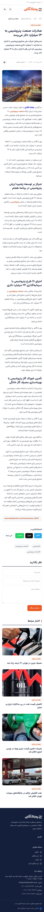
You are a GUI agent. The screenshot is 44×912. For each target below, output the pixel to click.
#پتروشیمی (36, 546)
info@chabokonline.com (28, 882)
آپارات (37, 860)
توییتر (29, 535)
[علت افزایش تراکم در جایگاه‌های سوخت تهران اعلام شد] (22, 771)
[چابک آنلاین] (33, 9)
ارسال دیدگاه (34, 608)
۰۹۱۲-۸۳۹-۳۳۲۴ (30, 890)
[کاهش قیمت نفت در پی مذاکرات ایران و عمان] (22, 683)
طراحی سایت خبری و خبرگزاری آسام (27, 908)
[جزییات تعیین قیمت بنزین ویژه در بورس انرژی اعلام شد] (22, 727)
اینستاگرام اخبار (33, 863)
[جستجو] (10, 9)
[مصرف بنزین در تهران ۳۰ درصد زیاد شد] (22, 641)
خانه (40, 19)
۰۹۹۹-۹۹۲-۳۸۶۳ (28, 894)
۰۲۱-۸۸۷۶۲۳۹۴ (27, 886)
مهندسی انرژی (36, 659)
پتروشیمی (15, 202)
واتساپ (19, 535)
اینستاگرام (35, 856)
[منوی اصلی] (4, 9)
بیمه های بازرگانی (26, 19)
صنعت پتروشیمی (17, 111)
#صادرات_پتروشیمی (33, 552)
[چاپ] (4, 62)
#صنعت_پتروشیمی (21, 546)
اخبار (35, 19)
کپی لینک (9, 535)
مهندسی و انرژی (36, 25)
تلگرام (38, 535)
